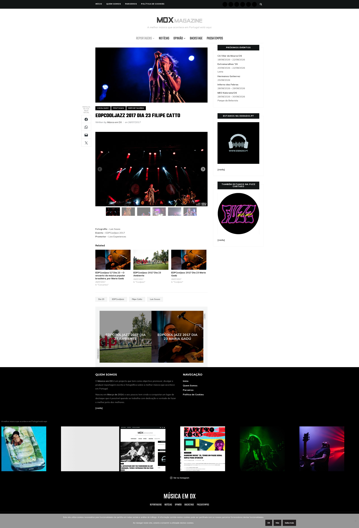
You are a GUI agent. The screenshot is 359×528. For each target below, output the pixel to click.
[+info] (99, 408)
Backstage (196, 38)
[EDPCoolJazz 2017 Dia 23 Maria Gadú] (188, 260)
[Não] (355, 520)
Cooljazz (103, 108)
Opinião (178, 38)
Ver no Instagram (181, 478)
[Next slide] (203, 169)
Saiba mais (289, 523)
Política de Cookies (152, 4)
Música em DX (114, 122)
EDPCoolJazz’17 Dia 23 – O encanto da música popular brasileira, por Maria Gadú (110, 275)
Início (98, 4)
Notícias (164, 38)
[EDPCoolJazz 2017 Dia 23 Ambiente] (151, 260)
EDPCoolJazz (118, 299)
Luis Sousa (155, 299)
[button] (113, 211)
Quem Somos (113, 4)
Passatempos (215, 38)
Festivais (118, 108)
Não (277, 523)
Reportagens (144, 38)
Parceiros (131, 4)
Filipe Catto (137, 299)
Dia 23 (101, 299)
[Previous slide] (100, 169)
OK (268, 523)
